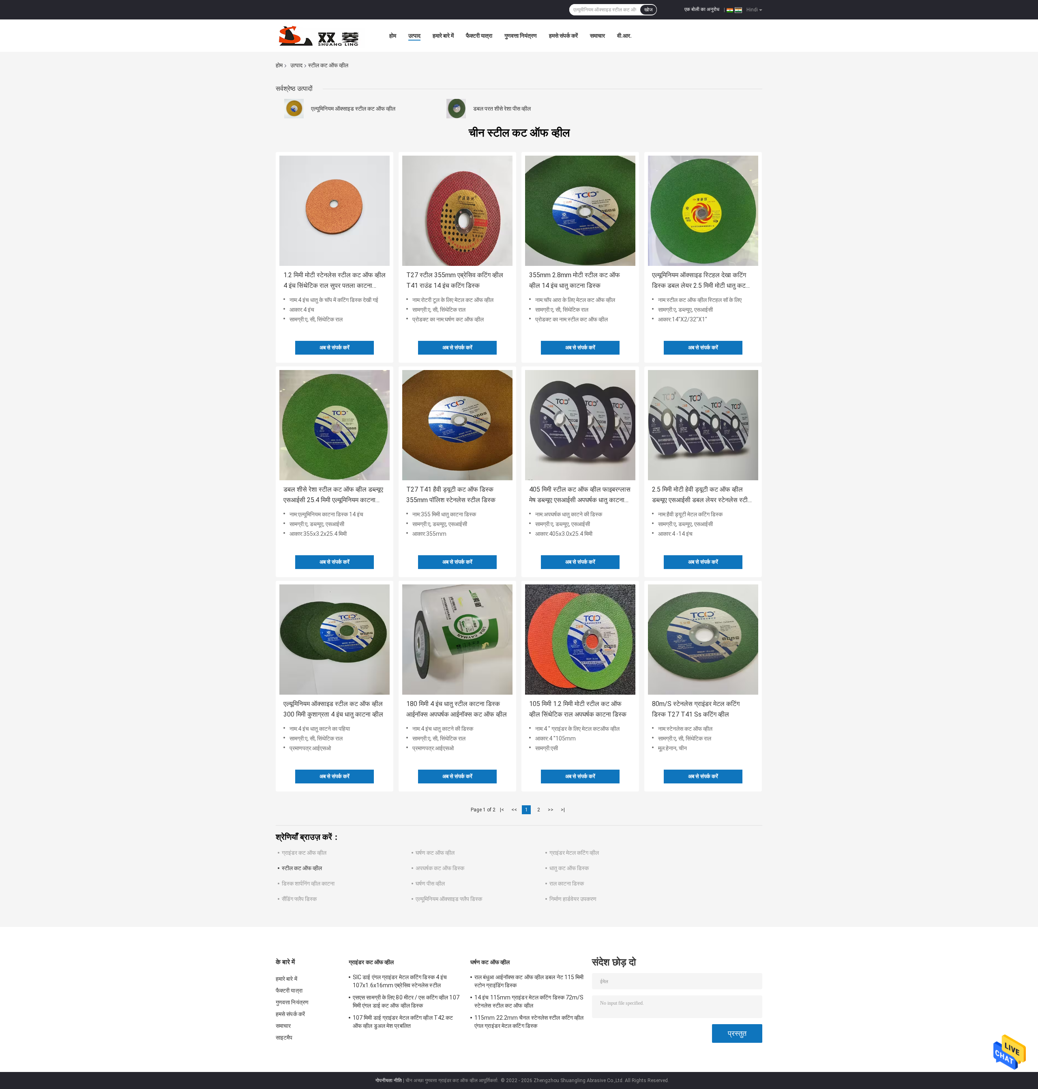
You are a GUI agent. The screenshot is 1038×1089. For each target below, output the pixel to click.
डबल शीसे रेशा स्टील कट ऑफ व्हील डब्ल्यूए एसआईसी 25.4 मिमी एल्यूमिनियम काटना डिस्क (333, 495)
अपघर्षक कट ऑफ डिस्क (440, 868)
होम (392, 35)
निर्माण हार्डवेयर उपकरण (572, 899)
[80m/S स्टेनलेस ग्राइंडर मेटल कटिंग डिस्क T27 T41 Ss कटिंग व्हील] (703, 639)
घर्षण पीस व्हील (430, 883)
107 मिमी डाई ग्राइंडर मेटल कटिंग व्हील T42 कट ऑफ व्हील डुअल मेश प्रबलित (403, 1021)
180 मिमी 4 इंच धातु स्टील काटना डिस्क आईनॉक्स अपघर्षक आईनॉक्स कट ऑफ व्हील (456, 709)
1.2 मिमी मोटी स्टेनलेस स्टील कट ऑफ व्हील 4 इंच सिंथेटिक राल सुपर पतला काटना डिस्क (334, 281)
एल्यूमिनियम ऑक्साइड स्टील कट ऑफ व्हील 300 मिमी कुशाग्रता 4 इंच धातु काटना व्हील (333, 709)
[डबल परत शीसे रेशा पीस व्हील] (456, 108)
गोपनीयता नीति (388, 1080)
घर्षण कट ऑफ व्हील (435, 852)
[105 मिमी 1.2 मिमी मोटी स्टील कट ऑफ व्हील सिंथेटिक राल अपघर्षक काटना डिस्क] (580, 639)
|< (502, 810)
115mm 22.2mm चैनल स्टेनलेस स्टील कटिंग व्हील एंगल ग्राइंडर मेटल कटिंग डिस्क (528, 1021)
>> (550, 810)
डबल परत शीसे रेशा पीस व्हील (502, 108)
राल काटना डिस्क (566, 883)
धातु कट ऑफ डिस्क (569, 868)
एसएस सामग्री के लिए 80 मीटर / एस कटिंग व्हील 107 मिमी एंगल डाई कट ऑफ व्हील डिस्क (406, 1001)
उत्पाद (414, 35)
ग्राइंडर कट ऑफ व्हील (304, 852)
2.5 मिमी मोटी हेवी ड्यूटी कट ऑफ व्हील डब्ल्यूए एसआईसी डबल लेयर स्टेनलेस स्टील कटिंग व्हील (702, 495)
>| (563, 810)
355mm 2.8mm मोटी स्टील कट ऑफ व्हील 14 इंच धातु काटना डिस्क (574, 280)
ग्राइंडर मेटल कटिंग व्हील (574, 852)
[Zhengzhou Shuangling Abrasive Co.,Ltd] (320, 36)
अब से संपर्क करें (335, 347)
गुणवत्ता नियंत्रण (520, 35)
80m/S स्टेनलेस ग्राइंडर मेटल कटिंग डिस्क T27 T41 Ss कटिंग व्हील (696, 709)
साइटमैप (284, 1037)
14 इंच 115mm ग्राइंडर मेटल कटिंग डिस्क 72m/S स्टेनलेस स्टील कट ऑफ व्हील (529, 1001)
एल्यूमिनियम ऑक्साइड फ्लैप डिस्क (449, 899)
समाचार (597, 35)
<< (514, 810)
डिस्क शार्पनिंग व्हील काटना (308, 883)
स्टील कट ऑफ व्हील (302, 868)
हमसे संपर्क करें (563, 35)
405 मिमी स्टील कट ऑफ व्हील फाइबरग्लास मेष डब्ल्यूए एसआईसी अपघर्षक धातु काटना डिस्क (580, 495)
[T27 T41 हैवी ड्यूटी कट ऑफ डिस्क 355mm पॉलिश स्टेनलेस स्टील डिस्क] (457, 425)
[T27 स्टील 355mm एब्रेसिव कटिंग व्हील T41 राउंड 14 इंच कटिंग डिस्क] (457, 211)
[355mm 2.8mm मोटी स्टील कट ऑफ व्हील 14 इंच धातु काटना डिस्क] (580, 211)
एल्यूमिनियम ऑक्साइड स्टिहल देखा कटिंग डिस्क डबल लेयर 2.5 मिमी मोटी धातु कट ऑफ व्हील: (699, 281)
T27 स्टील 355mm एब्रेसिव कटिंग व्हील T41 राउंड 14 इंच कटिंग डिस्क (454, 280)
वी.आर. (624, 35)
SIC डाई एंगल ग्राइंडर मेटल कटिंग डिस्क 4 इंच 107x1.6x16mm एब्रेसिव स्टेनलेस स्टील (400, 981)
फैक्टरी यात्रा (479, 35)
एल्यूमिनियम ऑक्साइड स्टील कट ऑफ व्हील (353, 108)
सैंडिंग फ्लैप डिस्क (299, 899)
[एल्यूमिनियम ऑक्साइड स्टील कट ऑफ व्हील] (294, 108)
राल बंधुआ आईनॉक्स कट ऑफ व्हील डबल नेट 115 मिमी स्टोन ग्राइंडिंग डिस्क (529, 981)
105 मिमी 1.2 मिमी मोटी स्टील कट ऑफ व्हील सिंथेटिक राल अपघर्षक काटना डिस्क (577, 709)
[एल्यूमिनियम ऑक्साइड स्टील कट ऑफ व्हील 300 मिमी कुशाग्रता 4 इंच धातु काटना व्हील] (334, 639)
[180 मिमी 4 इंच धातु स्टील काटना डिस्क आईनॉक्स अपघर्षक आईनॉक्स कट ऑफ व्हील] (457, 639)
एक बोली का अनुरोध (701, 9)
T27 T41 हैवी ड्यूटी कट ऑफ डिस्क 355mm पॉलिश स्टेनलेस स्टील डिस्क (450, 495)
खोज (648, 10)
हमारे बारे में (443, 35)
